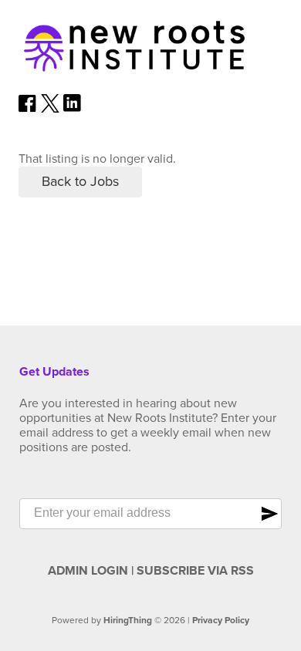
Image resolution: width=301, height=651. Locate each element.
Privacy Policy (220, 620)
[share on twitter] (50, 108)
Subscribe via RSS (195, 570)
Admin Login (88, 570)
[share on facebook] (28, 108)
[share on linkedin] (72, 108)
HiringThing (127, 620)
